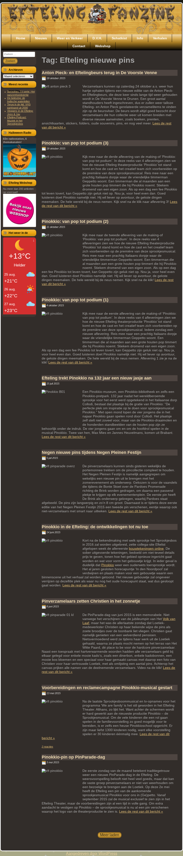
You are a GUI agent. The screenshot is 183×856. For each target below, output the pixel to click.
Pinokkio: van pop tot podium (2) (75, 221)
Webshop (103, 46)
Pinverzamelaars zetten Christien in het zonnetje (91, 601)
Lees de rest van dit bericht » (70, 362)
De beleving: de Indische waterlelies (18, 100)
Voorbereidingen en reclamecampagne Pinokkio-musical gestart (107, 687)
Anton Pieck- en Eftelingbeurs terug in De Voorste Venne (99, 72)
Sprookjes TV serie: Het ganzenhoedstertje (21, 93)
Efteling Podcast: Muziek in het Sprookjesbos (16, 120)
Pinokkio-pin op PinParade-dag (73, 757)
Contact (78, 46)
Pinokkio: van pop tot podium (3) (75, 143)
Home (20, 38)
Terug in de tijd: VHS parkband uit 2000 (18, 106)
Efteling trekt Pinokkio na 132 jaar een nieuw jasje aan (97, 378)
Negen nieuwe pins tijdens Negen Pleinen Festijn (91, 452)
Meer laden (109, 835)
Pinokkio (107, 565)
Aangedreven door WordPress (91, 853)
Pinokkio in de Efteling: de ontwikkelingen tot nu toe (95, 526)
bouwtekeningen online (146, 548)
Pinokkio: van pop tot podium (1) (75, 299)
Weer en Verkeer (70, 38)
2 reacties (47, 746)
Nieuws (41, 38)
